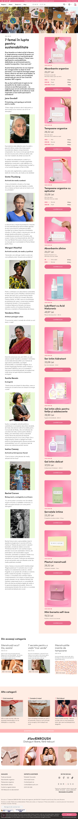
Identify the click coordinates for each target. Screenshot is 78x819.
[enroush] (39, 4)
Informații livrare (29, 779)
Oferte (10, 4)
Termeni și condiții (5, 802)
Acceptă (69, 814)
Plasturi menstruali (55, 561)
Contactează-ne (29, 782)
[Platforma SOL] (20, 810)
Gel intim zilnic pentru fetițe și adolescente (56, 410)
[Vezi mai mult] (10, 756)
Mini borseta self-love (56, 612)
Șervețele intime (53, 511)
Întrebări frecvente (29, 777)
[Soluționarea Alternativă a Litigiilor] (7, 810)
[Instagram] (2, 1)
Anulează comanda (6, 803)
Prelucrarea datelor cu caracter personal (55, 802)
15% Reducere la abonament (10, 790)
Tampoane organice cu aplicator (57, 189)
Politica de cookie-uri (31, 802)
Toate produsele (6, 777)
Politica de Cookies (6, 817)
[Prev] (3, 663)
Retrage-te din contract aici (12, 807)
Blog (25, 4)
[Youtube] (7, 1)
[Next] (75, 663)
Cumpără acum (57, 89)
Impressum (41, 802)
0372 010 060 (28, 787)
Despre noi (18, 4)
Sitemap (14, 803)
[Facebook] (5, 1)
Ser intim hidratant (55, 358)
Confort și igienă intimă (8, 787)
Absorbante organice (56, 68)
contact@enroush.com (31, 784)
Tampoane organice (55, 128)
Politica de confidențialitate (18, 802)
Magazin (3, 4)
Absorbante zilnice (55, 248)
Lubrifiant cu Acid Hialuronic (54, 307)
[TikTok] (10, 1)
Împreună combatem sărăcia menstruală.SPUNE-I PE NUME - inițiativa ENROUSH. (66, 790)
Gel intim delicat (53, 461)
